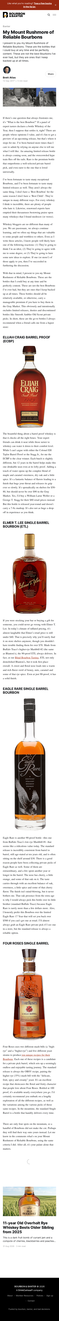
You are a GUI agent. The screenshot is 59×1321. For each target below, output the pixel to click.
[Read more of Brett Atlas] (7, 70)
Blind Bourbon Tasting (27, 657)
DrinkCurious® (25, 1290)
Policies (40, 1295)
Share (51, 74)
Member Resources (24, 1295)
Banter (6, 26)
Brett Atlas (9, 77)
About (10, 1295)
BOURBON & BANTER (25, 1286)
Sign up (49, 1295)
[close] (55, 5)
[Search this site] (49, 14)
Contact (31, 1301)
